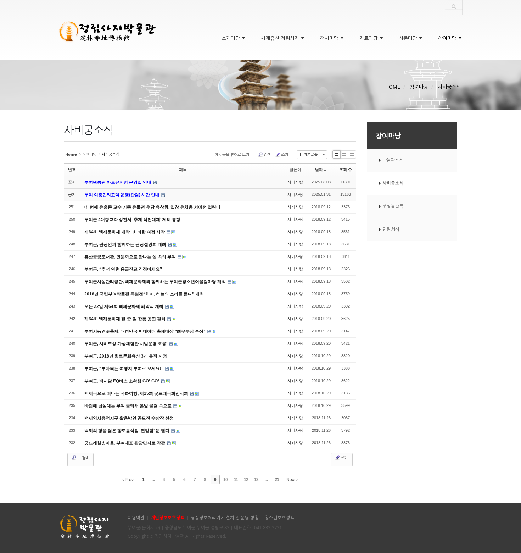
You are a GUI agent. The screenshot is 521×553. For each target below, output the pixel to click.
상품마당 (409, 38)
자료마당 (369, 38)
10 (225, 479)
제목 (183, 169)
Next (291, 479)
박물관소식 (393, 160)
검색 (267, 154)
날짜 (319, 169)
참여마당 (448, 38)
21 (277, 479)
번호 (72, 169)
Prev (129, 479)
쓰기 (284, 154)
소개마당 (231, 38)
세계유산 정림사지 (281, 38)
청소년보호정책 (280, 518)
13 (256, 479)
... (153, 479)
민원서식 (390, 229)
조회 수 (345, 169)
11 (236, 479)
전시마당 (330, 38)
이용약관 (136, 518)
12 (246, 479)
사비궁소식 (449, 86)
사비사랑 (295, 182)
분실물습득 (393, 206)
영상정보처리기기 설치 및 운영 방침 (225, 518)
